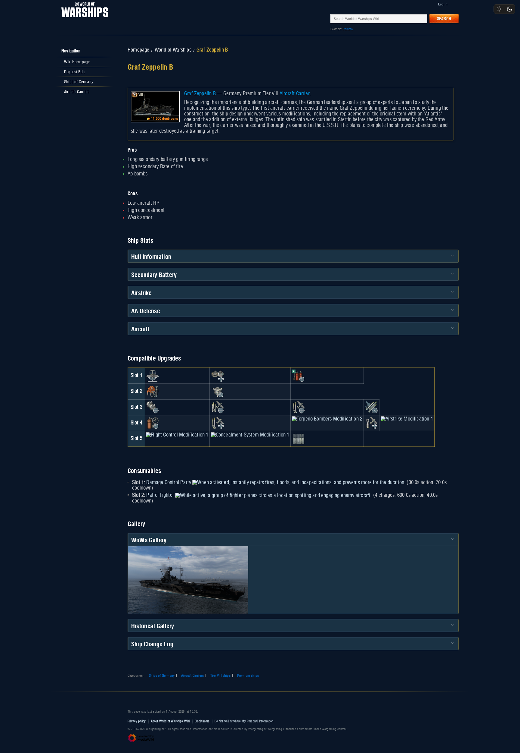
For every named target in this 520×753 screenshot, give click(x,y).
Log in (442, 4)
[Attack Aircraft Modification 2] (217, 423)
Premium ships (248, 675)
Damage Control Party (168, 482)
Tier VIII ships (220, 675)
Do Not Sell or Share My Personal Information (244, 721)
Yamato (348, 29)
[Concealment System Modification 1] (250, 435)
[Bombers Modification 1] (371, 423)
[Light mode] (499, 9)
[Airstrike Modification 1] (407, 419)
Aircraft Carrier (295, 93)
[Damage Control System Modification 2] (152, 423)
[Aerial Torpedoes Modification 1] (371, 407)
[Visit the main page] (83, 18)
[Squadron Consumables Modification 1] (298, 438)
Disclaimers (202, 721)
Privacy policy (137, 721)
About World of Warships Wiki (170, 721)
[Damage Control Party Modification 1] (298, 375)
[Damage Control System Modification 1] (152, 391)
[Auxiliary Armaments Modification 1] (217, 375)
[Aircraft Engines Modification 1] (217, 391)
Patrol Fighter (160, 495)
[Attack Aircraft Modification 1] (298, 407)
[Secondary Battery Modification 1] (152, 407)
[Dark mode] (509, 9)
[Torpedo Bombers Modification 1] (217, 407)
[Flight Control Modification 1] (177, 435)
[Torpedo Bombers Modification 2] (327, 419)
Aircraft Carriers (192, 675)
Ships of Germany (162, 675)
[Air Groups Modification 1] (152, 375)
